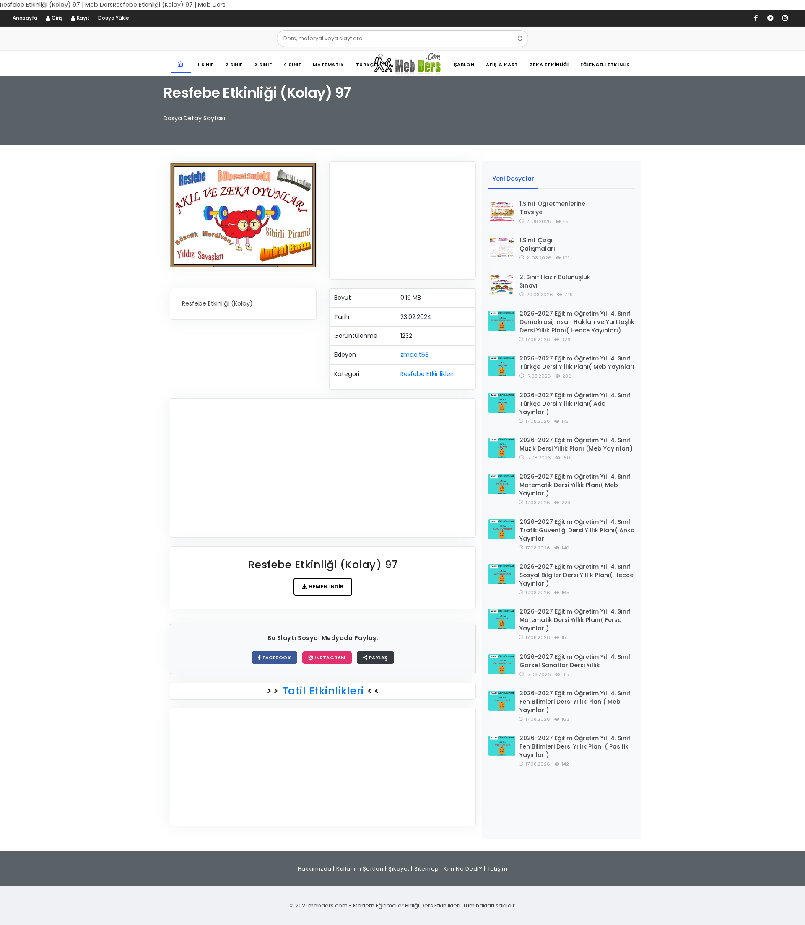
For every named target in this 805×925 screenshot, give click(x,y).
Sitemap (426, 869)
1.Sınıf (206, 64)
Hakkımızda (315, 869)
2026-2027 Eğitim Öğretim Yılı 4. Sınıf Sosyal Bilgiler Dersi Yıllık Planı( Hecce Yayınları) (576, 575)
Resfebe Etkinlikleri (427, 374)
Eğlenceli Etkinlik (605, 64)
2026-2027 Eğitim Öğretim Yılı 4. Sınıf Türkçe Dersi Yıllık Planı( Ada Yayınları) (575, 403)
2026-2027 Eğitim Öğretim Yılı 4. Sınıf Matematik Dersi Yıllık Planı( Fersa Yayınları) (575, 619)
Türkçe (366, 64)
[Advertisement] (402, 220)
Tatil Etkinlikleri (323, 691)
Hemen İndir (325, 586)
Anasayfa (25, 17)
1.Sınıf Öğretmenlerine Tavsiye (552, 208)
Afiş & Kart (502, 64)
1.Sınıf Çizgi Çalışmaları (537, 244)
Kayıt (82, 17)
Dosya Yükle (113, 17)
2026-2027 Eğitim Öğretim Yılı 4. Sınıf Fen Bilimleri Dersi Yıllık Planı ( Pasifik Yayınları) (575, 746)
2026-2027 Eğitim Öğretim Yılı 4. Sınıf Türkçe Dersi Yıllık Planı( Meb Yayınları (576, 362)
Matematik (328, 64)
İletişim (497, 869)
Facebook (276, 657)
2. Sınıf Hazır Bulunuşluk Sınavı (554, 281)
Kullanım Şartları (360, 869)
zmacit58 (414, 354)
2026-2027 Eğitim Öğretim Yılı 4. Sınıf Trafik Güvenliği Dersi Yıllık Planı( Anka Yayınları (577, 530)
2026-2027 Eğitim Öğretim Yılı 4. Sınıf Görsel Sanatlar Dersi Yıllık (575, 661)
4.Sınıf (292, 64)
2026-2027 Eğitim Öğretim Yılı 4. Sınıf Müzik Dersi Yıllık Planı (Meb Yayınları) (576, 444)
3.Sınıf (263, 64)
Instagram (329, 657)
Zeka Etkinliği (549, 64)
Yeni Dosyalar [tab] (513, 178)
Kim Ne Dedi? (463, 869)
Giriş (56, 17)
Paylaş (377, 657)
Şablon (464, 64)
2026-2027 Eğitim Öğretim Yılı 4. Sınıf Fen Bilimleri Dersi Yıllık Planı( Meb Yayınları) (575, 701)
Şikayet (399, 869)
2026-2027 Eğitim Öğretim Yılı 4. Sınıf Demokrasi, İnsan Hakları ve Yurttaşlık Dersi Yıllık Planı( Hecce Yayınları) (576, 321)
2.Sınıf (234, 64)
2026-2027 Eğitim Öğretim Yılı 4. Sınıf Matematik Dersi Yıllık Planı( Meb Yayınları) (575, 484)
